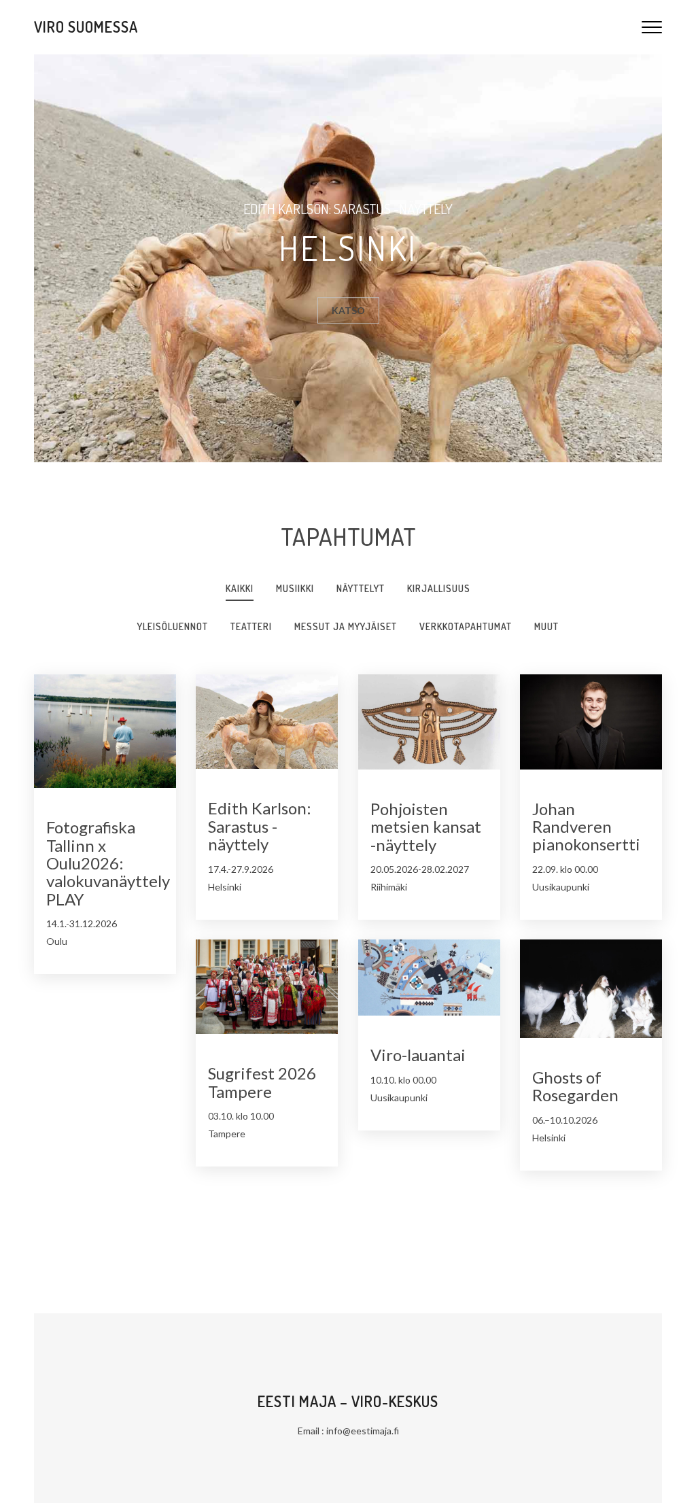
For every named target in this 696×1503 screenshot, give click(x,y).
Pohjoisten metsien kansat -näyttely (425, 826)
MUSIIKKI (295, 588)
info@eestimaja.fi (362, 1430)
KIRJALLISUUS (438, 588)
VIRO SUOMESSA (86, 26)
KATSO (348, 310)
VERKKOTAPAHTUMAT (465, 626)
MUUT (546, 626)
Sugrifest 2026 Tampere (262, 1082)
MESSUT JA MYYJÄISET (345, 626)
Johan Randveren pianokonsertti (586, 826)
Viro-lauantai (418, 1055)
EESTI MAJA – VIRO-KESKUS (348, 1401)
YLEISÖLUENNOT (172, 626)
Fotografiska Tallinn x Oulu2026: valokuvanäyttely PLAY (108, 863)
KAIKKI (240, 588)
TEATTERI (251, 626)
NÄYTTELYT (360, 588)
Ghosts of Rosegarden (575, 1086)
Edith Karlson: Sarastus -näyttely (259, 826)
